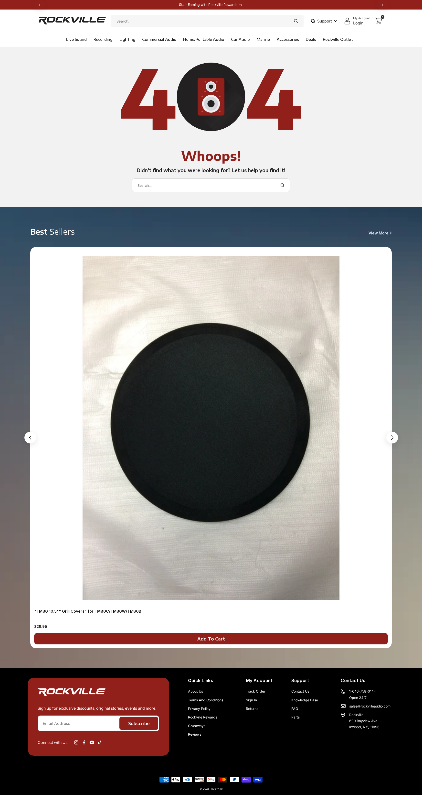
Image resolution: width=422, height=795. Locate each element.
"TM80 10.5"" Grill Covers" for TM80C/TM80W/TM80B (87, 611)
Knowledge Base (304, 700)
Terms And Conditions (205, 700)
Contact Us (300, 691)
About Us (195, 691)
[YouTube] (92, 742)
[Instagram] (76, 742)
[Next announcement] (382, 4)
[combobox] (207, 21)
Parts (295, 717)
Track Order (255, 691)
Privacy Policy (199, 709)
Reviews (194, 734)
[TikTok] (100, 742)
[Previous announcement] (39, 4)
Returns (252, 709)
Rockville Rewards (202, 717)
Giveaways (196, 726)
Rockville (216, 788)
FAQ (294, 709)
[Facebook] (84, 742)
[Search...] (296, 21)
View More (379, 233)
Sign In (251, 700)
